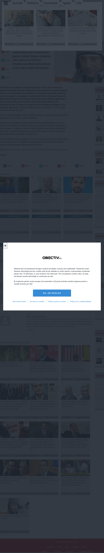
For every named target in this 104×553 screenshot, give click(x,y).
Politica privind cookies (57, 301)
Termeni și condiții (37, 301)
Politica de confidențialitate (80, 301)
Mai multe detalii (19, 301)
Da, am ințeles (52, 293)
